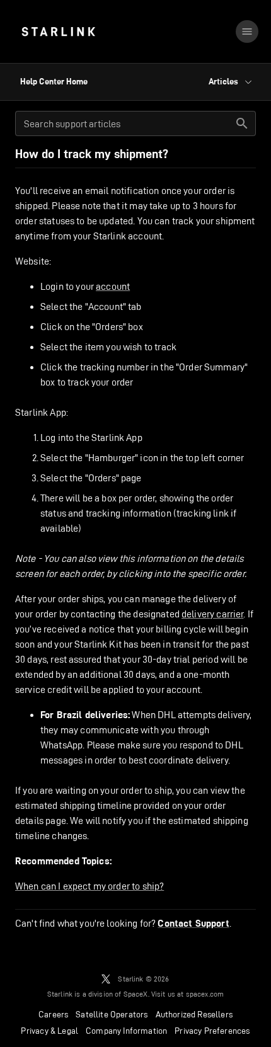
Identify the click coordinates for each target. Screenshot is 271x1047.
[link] (58, 31)
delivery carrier (212, 614)
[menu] (247, 31)
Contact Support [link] (193, 923)
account (113, 286)
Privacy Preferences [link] (212, 1031)
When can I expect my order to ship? (89, 886)
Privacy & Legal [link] (49, 1031)
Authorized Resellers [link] (194, 1014)
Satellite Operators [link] (111, 1014)
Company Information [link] (126, 1031)
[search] (242, 123)
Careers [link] (53, 1014)
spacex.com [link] (205, 994)
